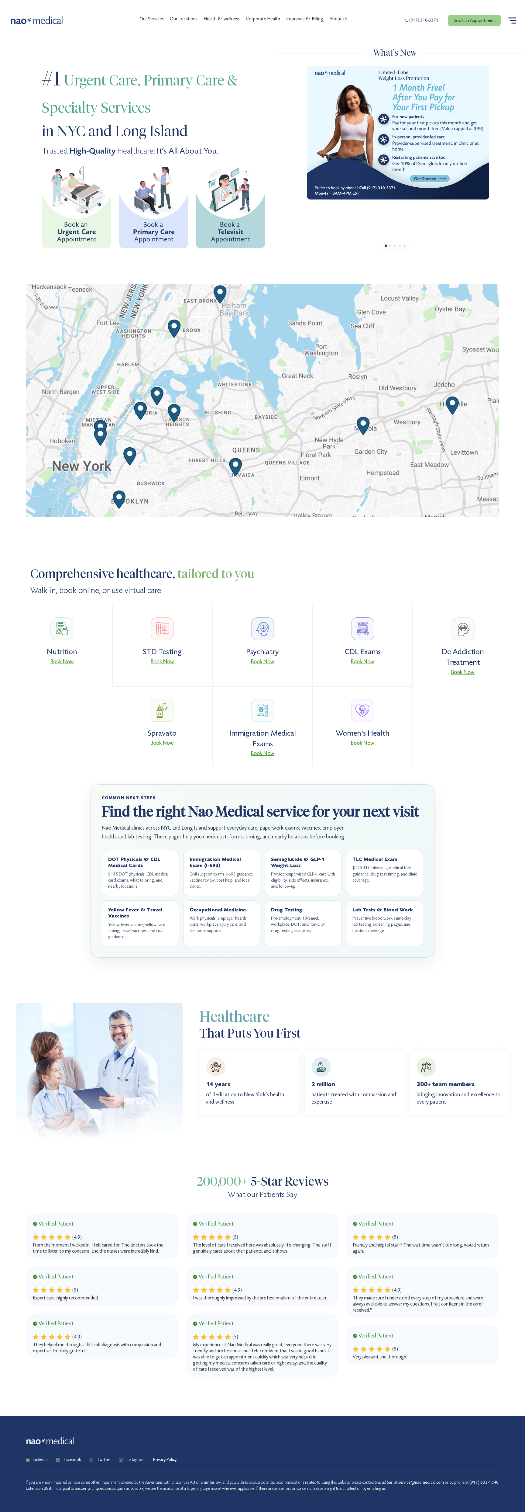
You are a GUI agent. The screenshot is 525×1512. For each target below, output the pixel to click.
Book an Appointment (474, 20)
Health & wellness (222, 19)
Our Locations (183, 19)
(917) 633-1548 (484, 1482)
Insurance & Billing (304, 19)
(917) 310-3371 (423, 20)
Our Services (151, 19)
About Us (338, 19)
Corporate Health (263, 19)
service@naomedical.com (421, 1482)
